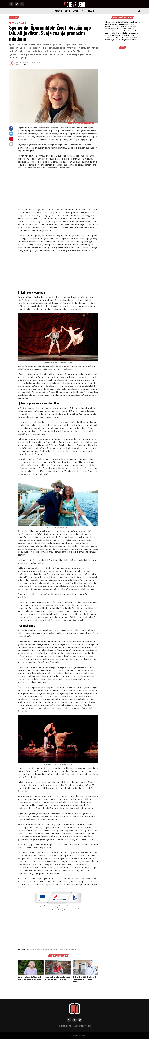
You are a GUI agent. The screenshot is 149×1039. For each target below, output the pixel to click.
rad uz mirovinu (52, 950)
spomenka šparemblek (68, 950)
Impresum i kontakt (65, 1026)
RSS (89, 1026)
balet (30, 950)
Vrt (83, 11)
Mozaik (75, 11)
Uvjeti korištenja (80, 1026)
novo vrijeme (39, 950)
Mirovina (58, 11)
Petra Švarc (24, 64)
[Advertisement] (58, 189)
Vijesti (67, 11)
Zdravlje (90, 11)
